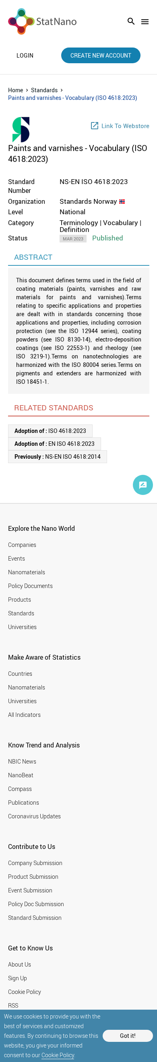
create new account (100, 55)
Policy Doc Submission (36, 904)
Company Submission (35, 863)
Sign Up (17, 978)
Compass (20, 789)
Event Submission (30, 890)
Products (19, 599)
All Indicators (24, 714)
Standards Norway (88, 201)
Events (16, 558)
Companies (22, 545)
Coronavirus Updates (34, 816)
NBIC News (22, 761)
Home (15, 90)
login (25, 55)
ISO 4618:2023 (50, 431)
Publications (23, 802)
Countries (20, 673)
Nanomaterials (26, 572)
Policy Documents (30, 586)
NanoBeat (20, 775)
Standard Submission (35, 917)
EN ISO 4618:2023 (54, 443)
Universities (22, 627)
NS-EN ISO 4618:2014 (57, 456)
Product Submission (33, 876)
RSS (13, 1005)
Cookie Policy (57, 1055)
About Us (19, 964)
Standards (44, 90)
